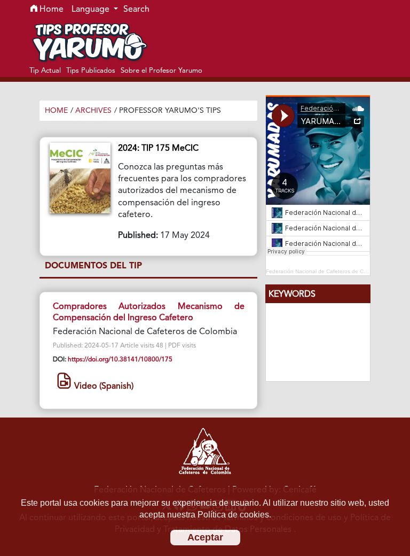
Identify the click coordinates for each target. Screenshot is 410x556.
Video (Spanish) (102, 386)
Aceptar (205, 537)
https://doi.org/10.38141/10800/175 (120, 360)
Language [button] (92, 9)
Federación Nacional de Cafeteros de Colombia (324, 271)
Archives (93, 110)
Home (50, 9)
